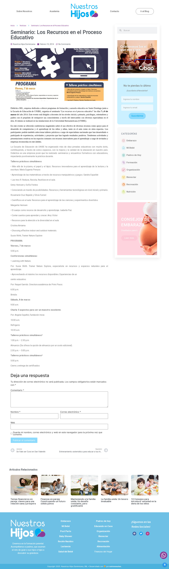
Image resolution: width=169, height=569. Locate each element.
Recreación (132, 184)
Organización (133, 170)
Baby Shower (65, 536)
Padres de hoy (103, 521)
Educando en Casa (103, 526)
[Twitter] (141, 533)
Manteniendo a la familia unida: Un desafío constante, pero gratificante (83, 502)
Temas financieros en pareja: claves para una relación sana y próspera (23, 501)
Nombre (15, 412)
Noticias (23, 26)
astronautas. (115, 566)
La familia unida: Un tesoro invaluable (114, 500)
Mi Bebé (130, 148)
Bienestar (131, 177)
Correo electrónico (70, 412)
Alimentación (103, 546)
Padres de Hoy (133, 155)
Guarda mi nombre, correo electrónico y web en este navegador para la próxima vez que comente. (57, 433)
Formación (131, 162)
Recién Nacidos (65, 541)
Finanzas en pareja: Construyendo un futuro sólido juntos (53, 501)
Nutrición (131, 191)
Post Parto (65, 531)
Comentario (17, 390)
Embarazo (131, 140)
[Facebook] (134, 533)
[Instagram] (147, 533)
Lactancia (66, 546)
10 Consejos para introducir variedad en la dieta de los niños (143, 501)
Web (13, 422)
